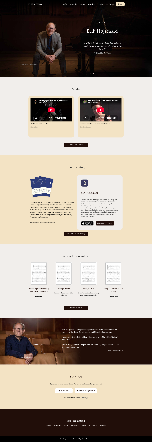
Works (64, 4)
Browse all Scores (76, 307)
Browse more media (76, 144)
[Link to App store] (87, 223)
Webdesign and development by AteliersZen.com (76, 439)
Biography (73, 4)
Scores (82, 4)
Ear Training (110, 4)
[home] (34, 4)
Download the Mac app (105, 223)
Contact (120, 4)
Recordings (91, 4)
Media (101, 4)
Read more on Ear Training (76, 233)
